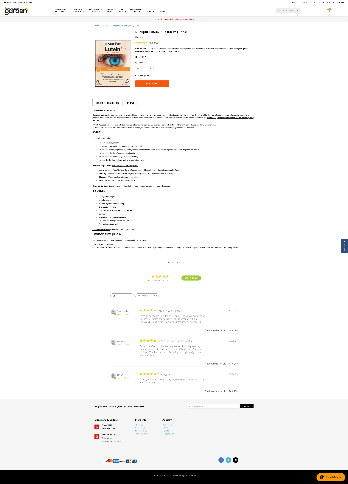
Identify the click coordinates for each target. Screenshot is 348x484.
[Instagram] (235, 460)
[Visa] (104, 461)
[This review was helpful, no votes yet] (230, 330)
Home (96, 25)
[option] (63, 2)
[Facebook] (221, 460)
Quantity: (139, 63)
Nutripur (106, 25)
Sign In (329, 2)
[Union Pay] (134, 461)
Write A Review (191, 278)
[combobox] (122, 295)
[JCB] (128, 461)
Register (340, 2)
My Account (319, 2)
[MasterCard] (110, 461)
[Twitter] (228, 460)
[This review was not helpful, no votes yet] (235, 330)
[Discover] (122, 461)
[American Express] (116, 461)
